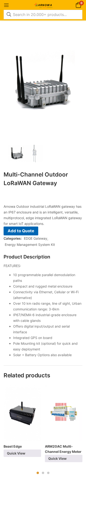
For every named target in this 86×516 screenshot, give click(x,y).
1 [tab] (38, 473)
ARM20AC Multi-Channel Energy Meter (63, 449)
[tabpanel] (22, 422)
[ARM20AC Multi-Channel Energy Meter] (63, 413)
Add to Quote (21, 230)
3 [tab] (48, 473)
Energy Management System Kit (30, 245)
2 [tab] (43, 473)
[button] (78, 5)
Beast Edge (13, 446)
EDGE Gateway (35, 238)
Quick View (16, 453)
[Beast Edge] (22, 413)
